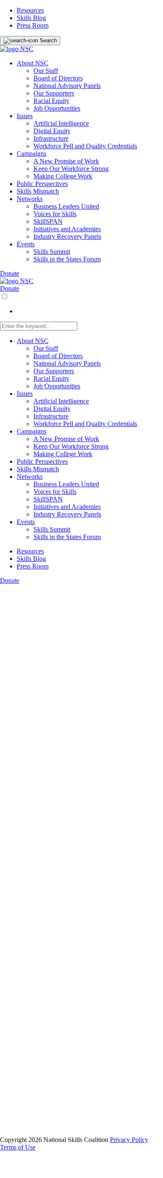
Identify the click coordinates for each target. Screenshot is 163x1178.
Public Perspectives (42, 183)
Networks (30, 198)
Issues (25, 115)
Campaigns (31, 153)
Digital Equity (52, 130)
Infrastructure (51, 138)
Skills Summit (51, 251)
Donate (9, 273)
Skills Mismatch (38, 191)
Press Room (32, 25)
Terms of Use (18, 1147)
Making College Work (62, 176)
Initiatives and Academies (67, 228)
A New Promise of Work (66, 161)
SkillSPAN (48, 221)
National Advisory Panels (67, 85)
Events (26, 244)
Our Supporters (53, 93)
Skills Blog (31, 17)
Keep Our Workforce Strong (71, 168)
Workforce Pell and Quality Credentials (85, 146)
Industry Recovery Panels (67, 236)
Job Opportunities (56, 108)
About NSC (32, 63)
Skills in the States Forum (67, 259)
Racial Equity (51, 100)
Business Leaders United (66, 206)
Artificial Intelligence (61, 123)
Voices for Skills (54, 213)
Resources (30, 10)
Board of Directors (58, 78)
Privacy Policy (129, 1139)
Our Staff (45, 70)
